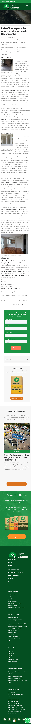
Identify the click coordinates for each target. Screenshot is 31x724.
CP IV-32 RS (11, 653)
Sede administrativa (13, 703)
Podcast (10, 578)
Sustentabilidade (13, 569)
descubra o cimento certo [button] (17, 536)
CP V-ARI (10, 655)
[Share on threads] (16, 305)
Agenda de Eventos (13, 575)
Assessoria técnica (13, 714)
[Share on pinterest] (18, 305)
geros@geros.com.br (7, 286)
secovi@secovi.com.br (7, 284)
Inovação (10, 566)
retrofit (12, 103)
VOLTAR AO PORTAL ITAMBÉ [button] (8, 1)
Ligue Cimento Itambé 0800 (15, 694)
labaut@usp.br (5, 282)
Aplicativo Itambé (12, 661)
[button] (26, 7)
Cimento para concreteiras (15, 678)
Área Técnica (21, 300)
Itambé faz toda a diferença (15, 622)
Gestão (10, 562)
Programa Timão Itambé (14, 711)
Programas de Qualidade (14, 628)
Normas (25, 300)
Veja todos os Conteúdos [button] (16, 484)
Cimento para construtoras (15, 676)
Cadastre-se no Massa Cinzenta (16, 607)
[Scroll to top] (14, 721)
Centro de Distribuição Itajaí (15, 707)
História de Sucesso (13, 630)
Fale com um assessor (14, 699)
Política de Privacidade (14, 639)
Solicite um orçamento (14, 697)
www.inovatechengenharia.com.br (11, 288)
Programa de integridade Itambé (17, 624)
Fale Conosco (11, 692)
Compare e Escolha (13, 659)
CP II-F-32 (10, 651)
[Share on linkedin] (20, 305)
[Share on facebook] (12, 305)
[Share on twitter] (14, 305)
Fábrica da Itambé (13, 701)
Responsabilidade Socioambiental (17, 626)
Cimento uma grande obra (15, 620)
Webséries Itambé (13, 617)
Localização (11, 634)
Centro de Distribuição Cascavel (16, 709)
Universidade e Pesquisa (15, 572)
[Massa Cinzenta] (10, 6)
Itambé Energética (13, 636)
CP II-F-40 (10, 657)
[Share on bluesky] (24, 305)
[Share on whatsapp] (22, 305)
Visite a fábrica (12, 632)
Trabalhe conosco (13, 641)
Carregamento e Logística (15, 705)
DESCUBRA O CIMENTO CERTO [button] (16, 398)
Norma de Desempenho (10, 182)
